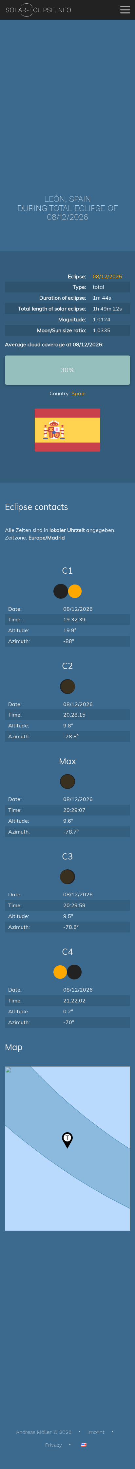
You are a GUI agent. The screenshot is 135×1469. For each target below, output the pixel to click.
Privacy (53, 1445)
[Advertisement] (67, 97)
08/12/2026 (107, 276)
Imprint (96, 1432)
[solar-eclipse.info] (38, 10)
